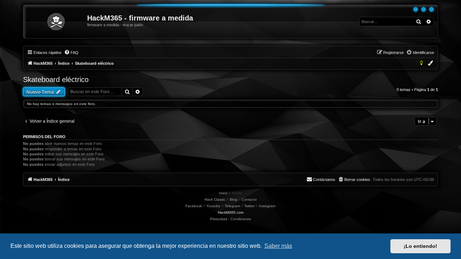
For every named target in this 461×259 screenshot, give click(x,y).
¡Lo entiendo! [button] (420, 246)
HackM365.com (230, 212)
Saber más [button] (278, 246)
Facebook (193, 206)
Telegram (232, 206)
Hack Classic (215, 199)
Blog (233, 199)
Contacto (249, 199)
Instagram (267, 206)
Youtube (213, 206)
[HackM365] (55, 21)
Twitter (249, 206)
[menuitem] (71, 52)
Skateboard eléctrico (56, 79)
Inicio (223, 193)
